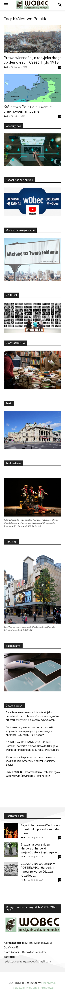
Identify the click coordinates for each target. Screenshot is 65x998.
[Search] (60, 5)
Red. (6, 67)
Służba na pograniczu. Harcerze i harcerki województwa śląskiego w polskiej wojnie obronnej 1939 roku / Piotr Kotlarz (29, 731)
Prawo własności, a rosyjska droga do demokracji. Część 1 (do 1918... (32, 60)
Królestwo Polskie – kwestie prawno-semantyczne (28, 109)
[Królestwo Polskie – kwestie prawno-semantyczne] (32, 88)
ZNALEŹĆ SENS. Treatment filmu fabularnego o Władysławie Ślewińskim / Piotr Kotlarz (33, 774)
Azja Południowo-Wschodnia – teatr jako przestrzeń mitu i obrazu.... (40, 829)
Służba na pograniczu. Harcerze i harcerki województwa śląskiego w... (40, 848)
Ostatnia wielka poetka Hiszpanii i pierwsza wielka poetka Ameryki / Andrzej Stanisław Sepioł (30, 761)
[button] (6, 5)
